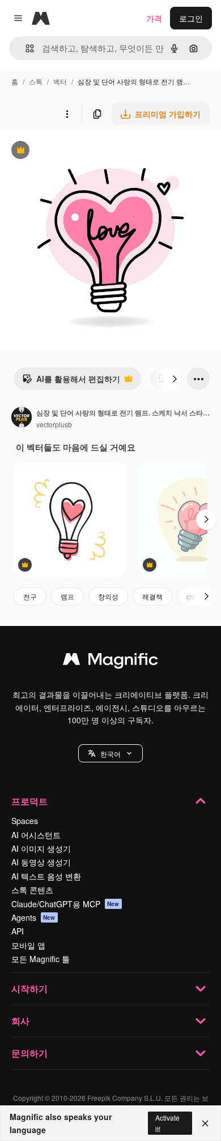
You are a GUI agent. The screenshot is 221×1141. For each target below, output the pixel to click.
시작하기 (29, 988)
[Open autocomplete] (25, 48)
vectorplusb (54, 424)
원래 (65, 151)
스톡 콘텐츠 (32, 889)
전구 (30, 596)
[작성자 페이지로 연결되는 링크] (21, 418)
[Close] (205, 1123)
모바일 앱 (28, 945)
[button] (110, 753)
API (17, 931)
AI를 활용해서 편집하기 (71, 381)
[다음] (174, 378)
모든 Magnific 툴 (40, 958)
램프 (67, 596)
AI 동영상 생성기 (41, 862)
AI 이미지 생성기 (41, 848)
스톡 (35, 81)
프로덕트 (29, 801)
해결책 (152, 596)
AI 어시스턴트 (36, 834)
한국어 (110, 753)
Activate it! (167, 1123)
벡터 (60, 81)
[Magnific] (110, 661)
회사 (20, 1020)
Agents (33, 917)
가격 (154, 18)
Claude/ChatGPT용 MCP (65, 904)
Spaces (24, 820)
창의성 (108, 596)
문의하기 (29, 1053)
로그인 (191, 18)
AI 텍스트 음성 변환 (46, 876)
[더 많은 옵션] (67, 113)
